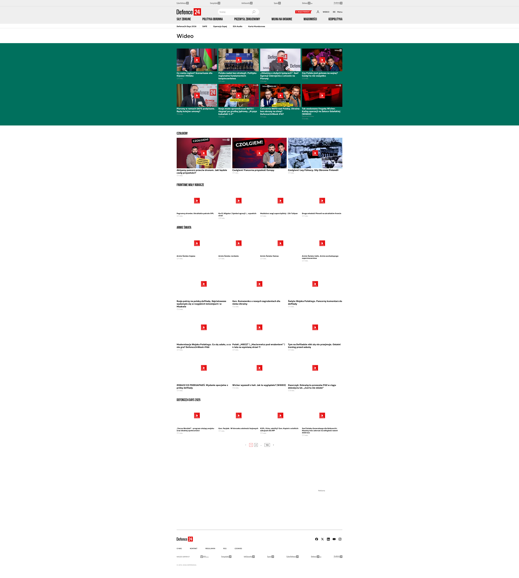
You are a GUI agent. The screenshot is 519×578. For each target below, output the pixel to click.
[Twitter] (322, 539)
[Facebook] (316, 539)
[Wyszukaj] (253, 12)
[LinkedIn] (328, 539)
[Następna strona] (273, 445)
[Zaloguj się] (318, 12)
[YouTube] (334, 539)
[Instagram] (339, 539)
